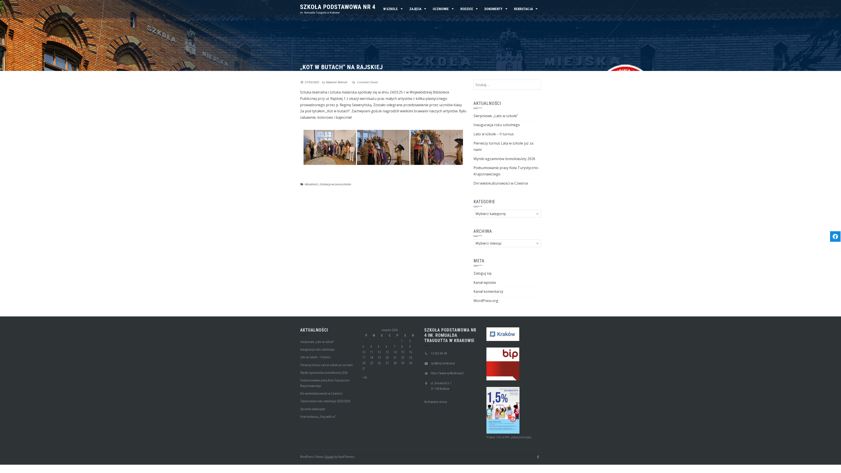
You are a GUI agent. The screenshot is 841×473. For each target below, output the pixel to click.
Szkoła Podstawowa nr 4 (338, 7)
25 (371, 363)
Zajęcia (415, 9)
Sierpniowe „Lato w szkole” (496, 115)
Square (329, 457)
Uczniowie (441, 9)
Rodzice (466, 9)
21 (395, 357)
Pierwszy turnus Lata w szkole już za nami (326, 365)
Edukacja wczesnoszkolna (335, 184)
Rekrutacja (523, 9)
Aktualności (311, 184)
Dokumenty (493, 9)
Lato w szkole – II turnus (494, 134)
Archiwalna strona (435, 402)
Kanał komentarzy (488, 291)
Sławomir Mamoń (336, 82)
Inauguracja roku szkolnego (497, 124)
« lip (364, 377)
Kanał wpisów (485, 282)
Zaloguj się (482, 273)
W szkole (390, 9)
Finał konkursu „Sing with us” (318, 416)
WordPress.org (486, 300)
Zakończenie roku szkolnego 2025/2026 (325, 401)
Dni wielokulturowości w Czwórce (501, 183)
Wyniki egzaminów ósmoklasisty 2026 (504, 158)
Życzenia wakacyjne (312, 409)
